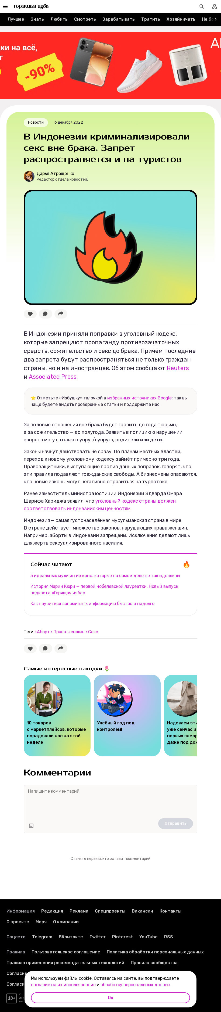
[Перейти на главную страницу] (31, 6)
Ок (110, 997)
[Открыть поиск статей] (201, 6)
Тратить (150, 19)
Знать (37, 19)
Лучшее (16, 19)
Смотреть (85, 19)
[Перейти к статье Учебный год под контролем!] (127, 715)
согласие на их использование (63, 984)
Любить (59, 19)
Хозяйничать (181, 19)
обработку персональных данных (136, 984)
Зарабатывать (118, 19)
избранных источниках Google (139, 397)
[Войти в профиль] (214, 6)
